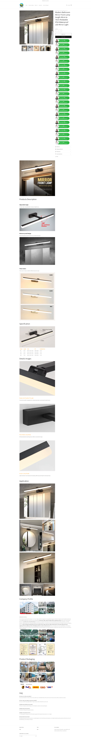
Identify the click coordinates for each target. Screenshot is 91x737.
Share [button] (57, 221)
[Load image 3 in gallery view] (36, 48)
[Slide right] (52, 48)
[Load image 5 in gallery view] (48, 48)
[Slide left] (20, 48)
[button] (67, 5)
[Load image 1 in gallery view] (24, 48)
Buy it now (63, 36)
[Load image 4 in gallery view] (42, 48)
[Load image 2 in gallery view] (30, 48)
